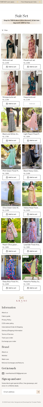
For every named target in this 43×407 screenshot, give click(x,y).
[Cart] (40, 7)
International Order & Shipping (12, 327)
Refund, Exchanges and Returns (13, 363)
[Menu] (2, 7)
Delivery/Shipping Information (12, 331)
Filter (6, 30)
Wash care (5, 359)
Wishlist (4, 356)
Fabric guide (6, 316)
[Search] (7, 7)
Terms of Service (7, 334)
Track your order (7, 338)
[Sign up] (38, 392)
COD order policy (8, 323)
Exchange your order (9, 341)
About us (5, 313)
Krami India (10, 402)
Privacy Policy (6, 320)
